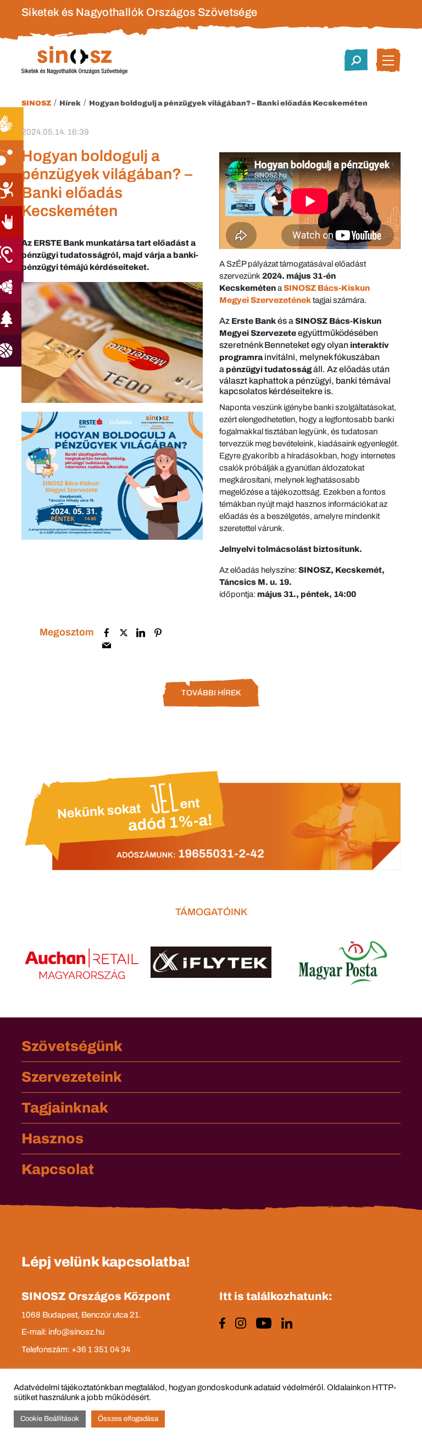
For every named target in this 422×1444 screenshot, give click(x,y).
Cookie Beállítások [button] (49, 1419)
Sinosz (36, 103)
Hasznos (52, 1138)
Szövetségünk (72, 1046)
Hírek (70, 103)
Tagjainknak (64, 1107)
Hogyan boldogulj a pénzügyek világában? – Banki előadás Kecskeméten (228, 103)
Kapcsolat (57, 1169)
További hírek (211, 693)
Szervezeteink (71, 1077)
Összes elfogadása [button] (128, 1419)
